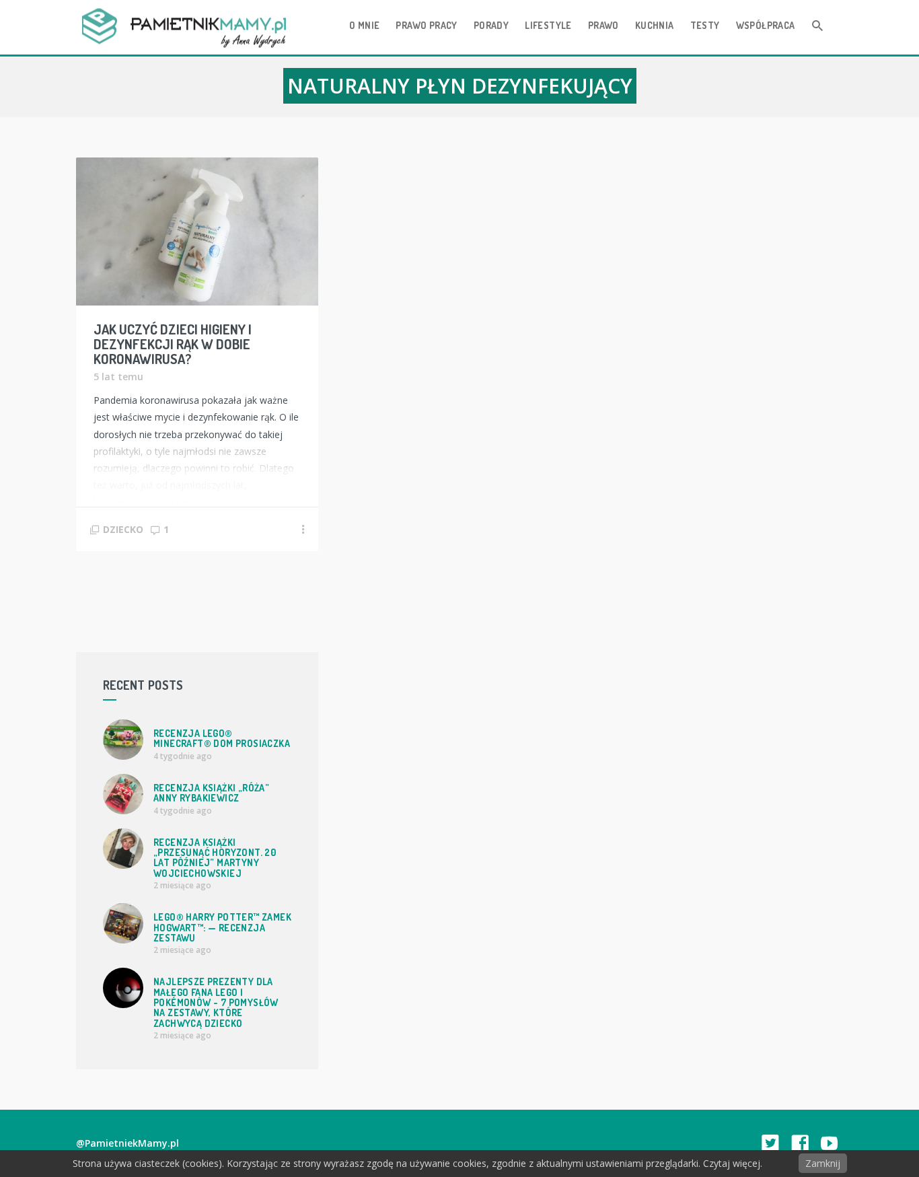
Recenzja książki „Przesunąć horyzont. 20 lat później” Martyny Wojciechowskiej (214, 857)
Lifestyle (548, 25)
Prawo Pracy (426, 25)
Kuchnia (654, 25)
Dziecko (123, 529)
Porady (491, 25)
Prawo (603, 25)
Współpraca (765, 25)
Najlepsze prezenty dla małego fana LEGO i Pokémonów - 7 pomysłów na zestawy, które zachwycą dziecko (216, 1002)
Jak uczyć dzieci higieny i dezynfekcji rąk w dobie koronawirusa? (173, 343)
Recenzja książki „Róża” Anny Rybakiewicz (211, 793)
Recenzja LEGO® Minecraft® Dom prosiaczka (221, 738)
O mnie (364, 25)
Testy (705, 25)
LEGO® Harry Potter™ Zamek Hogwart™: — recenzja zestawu (222, 927)
